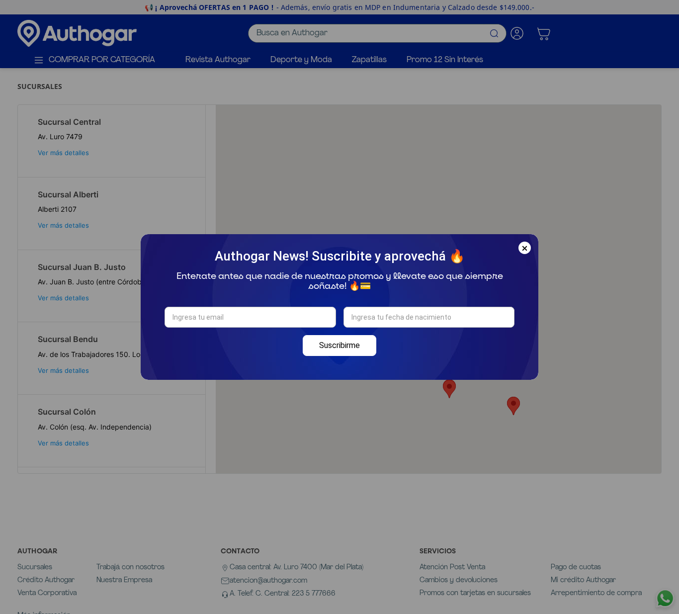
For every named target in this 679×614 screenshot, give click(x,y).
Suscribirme (339, 345)
